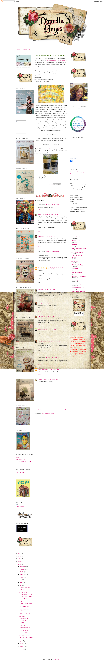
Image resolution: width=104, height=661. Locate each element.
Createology (75, 268)
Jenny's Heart (75, 261)
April (21, 641)
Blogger (56, 659)
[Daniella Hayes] (71, 162)
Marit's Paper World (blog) (79, 248)
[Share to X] (57, 184)
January (22, 649)
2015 (19, 553)
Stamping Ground (76, 241)
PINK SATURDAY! (25, 613)
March (21, 643)
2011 (19, 564)
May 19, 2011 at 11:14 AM (52, 357)
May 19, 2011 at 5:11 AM (47, 316)
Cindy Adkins (42, 303)
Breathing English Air (77, 287)
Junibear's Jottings (77, 284)
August (22, 577)
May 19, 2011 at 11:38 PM (51, 379)
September (23, 574)
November (22, 569)
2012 (19, 561)
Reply (39, 209)
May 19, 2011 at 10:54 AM (53, 341)
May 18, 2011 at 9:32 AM (56, 268)
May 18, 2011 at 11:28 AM (49, 290)
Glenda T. (41, 379)
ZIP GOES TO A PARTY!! (26, 637)
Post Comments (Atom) (48, 413)
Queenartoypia (75, 280)
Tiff (39, 316)
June (21, 582)
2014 (19, 556)
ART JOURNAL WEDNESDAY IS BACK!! (25, 620)
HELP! (21, 601)
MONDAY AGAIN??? (25, 606)
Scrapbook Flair (76, 244)
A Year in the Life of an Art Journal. (56, 60)
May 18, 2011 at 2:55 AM (51, 214)
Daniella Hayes (73, 158)
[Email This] (54, 184)
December (22, 566)
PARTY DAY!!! (23, 625)
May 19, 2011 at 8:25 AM (49, 329)
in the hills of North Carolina (77, 256)
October (22, 572)
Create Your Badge (73, 163)
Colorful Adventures (77, 272)
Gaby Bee (41, 214)
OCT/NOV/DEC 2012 (22, 457)
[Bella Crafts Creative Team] (78, 109)
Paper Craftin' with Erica (78, 291)
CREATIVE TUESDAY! (26, 604)
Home (18, 49)
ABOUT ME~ (27, 49)
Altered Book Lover (77, 237)
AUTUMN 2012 (20, 472)
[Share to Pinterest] (60, 184)
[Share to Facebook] (59, 184)
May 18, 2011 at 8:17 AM (48, 236)
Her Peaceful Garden (77, 252)
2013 (19, 558)
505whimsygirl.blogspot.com (79, 265)
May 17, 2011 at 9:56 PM (52, 204)
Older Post (64, 410)
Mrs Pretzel (41, 369)
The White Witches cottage (79, 276)
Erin (39, 236)
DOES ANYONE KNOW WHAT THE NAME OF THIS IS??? (26, 596)
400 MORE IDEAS (21, 459)
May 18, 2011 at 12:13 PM (53, 303)
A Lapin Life (47, 149)
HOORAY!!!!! (23, 592)
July (21, 580)
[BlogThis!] (55, 184)
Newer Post (37, 410)
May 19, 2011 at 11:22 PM (52, 369)
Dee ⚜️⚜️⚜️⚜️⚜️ (43, 268)
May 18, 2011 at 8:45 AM (52, 251)
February (22, 646)
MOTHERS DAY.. (24, 635)
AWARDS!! (22, 616)
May (21, 585)
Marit (40, 290)
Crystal (40, 329)
